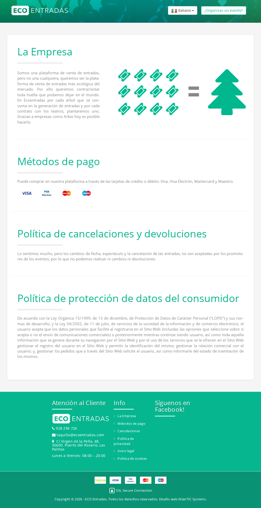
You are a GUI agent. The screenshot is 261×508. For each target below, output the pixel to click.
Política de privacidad (124, 441)
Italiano (184, 10)
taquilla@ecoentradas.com (80, 434)
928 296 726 (66, 428)
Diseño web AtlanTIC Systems (182, 499)
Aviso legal (126, 451)
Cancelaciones (129, 431)
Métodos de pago (132, 423)
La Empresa (127, 416)
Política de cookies (132, 458)
